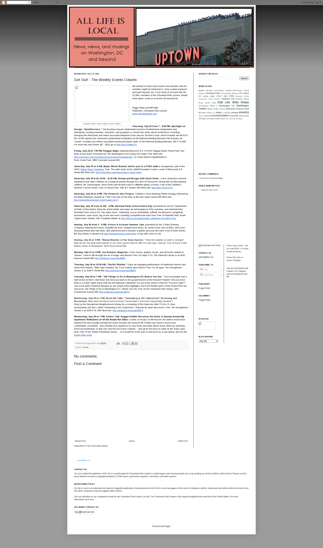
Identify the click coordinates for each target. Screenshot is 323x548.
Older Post (183, 441)
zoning (239, 119)
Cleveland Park (212, 93)
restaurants (243, 116)
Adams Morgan (206, 90)
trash (223, 119)
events (86, 347)
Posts (205, 269)
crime (218, 112)
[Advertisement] (224, 146)
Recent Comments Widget (213, 178)
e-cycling (226, 113)
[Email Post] (118, 343)
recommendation (220, 115)
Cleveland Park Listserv (131, 496)
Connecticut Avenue (230, 93)
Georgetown (203, 99)
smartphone (204, 119)
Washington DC (227, 106)
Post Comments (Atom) (97, 446)
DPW (231, 96)
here (91, 499)
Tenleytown (204, 106)
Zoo (213, 113)
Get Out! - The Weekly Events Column (105, 80)
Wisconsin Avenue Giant (237, 109)
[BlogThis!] (126, 343)
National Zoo (228, 99)
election (234, 112)
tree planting (230, 119)
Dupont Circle (242, 96)
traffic (217, 119)
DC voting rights (207, 96)
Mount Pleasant (214, 99)
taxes (212, 119)
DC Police (244, 93)
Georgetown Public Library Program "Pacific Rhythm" (102, 124)
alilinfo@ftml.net (206, 257)
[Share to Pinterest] (136, 343)
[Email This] (123, 343)
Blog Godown (213, 190)
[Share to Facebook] (133, 343)
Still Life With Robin (233, 102)
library (201, 116)
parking (207, 116)
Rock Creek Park (207, 103)
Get (201, 178)
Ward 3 (213, 106)
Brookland (219, 90)
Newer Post (80, 441)
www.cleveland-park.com (177, 473)
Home (132, 441)
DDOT (219, 96)
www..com (83, 460)
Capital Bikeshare (233, 90)
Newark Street (242, 99)
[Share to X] (129, 343)
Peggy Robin (204, 288)
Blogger (166, 526)
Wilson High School (216, 109)
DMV (226, 96)
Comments (207, 275)
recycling (234, 116)
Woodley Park (205, 113)
